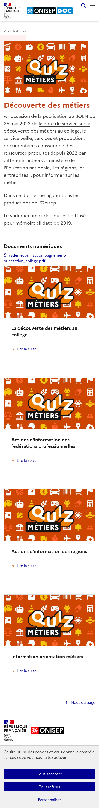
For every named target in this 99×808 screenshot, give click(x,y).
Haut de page (82, 702)
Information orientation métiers (47, 656)
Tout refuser (49, 787)
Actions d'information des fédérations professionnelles (43, 443)
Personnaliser (49, 799)
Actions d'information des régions (49, 551)
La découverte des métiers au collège (44, 331)
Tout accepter (49, 774)
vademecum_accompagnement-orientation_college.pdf (35, 258)
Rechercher (83, 5)
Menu (92, 5)
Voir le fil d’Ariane (15, 31)
